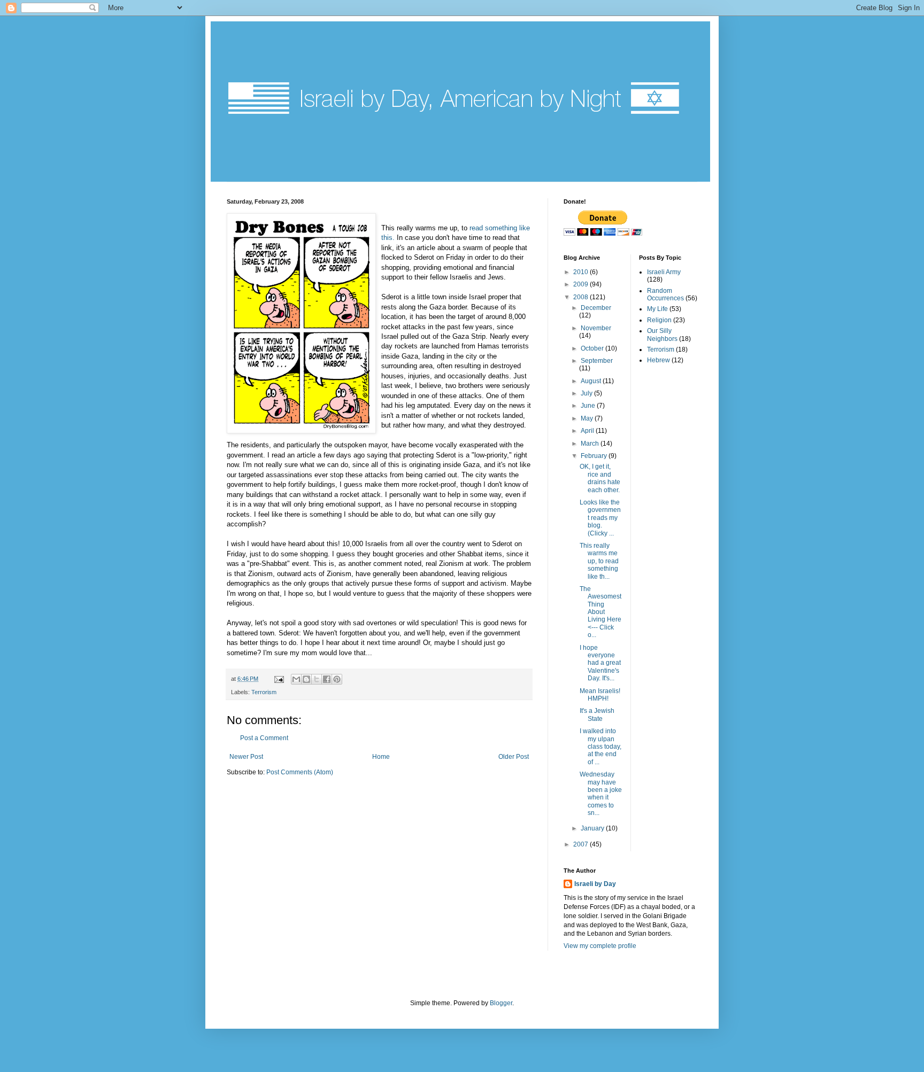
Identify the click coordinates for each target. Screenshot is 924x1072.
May (588, 418)
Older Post (513, 756)
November (596, 328)
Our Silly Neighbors (662, 334)
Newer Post (246, 756)
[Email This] (296, 679)
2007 (581, 844)
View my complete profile (600, 946)
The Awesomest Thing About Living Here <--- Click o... (600, 612)
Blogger (501, 1003)
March (590, 443)
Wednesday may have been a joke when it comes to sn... (601, 794)
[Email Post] (279, 678)
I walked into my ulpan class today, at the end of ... (600, 746)
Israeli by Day (595, 884)
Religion (659, 320)
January (593, 828)
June (589, 405)
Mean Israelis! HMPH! (600, 694)
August (592, 381)
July (587, 393)
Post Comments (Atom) (299, 772)
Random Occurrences (665, 294)
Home (381, 756)
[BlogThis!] (306, 679)
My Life (657, 309)
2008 (581, 297)
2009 (581, 284)
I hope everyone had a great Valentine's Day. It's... (600, 663)
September (597, 360)
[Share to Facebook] (326, 679)
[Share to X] (316, 679)
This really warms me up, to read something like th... (599, 561)
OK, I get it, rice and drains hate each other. (600, 478)
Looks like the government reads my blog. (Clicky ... (600, 518)
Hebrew (658, 360)
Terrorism (263, 692)
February (595, 456)
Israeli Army (664, 272)
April (588, 430)
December (596, 308)
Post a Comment (264, 738)
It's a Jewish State (597, 714)
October (593, 348)
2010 (581, 272)
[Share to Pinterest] (337, 679)
